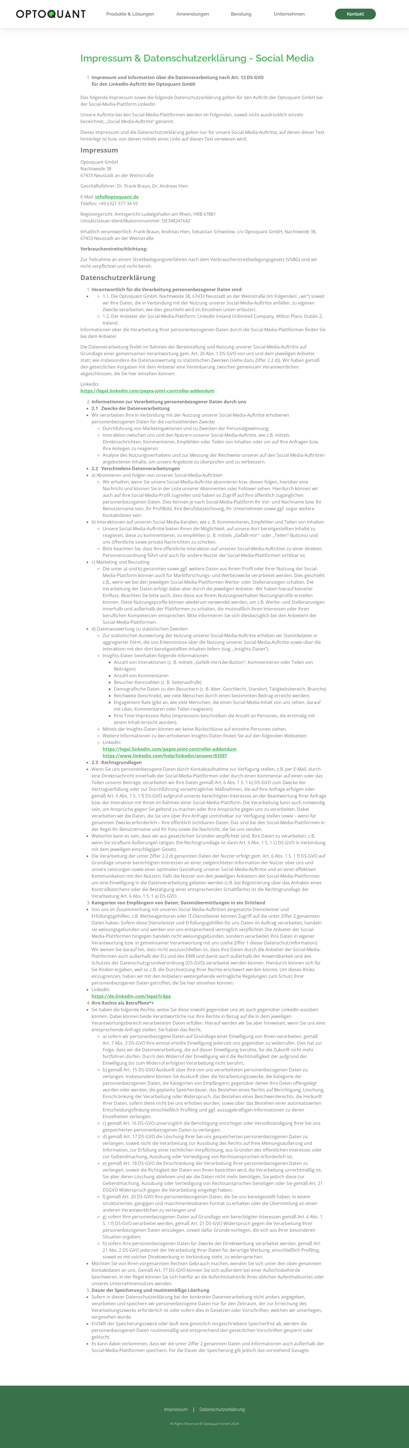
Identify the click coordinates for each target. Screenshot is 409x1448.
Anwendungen (192, 14)
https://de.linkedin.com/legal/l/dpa (131, 996)
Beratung (241, 14)
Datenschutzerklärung (222, 1409)
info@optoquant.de (117, 197)
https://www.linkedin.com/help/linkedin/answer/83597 (165, 756)
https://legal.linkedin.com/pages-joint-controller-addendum (147, 391)
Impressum (176, 1409)
